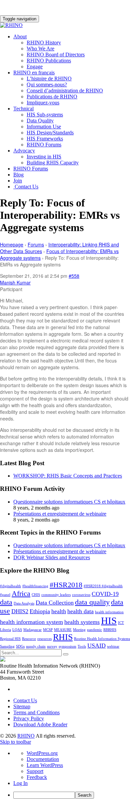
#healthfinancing (35, 586)
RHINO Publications (49, 60)
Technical (23, 108)
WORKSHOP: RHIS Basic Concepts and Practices (67, 476)
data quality (92, 602)
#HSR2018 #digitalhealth (103, 586)
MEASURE (63, 630)
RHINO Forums (44, 144)
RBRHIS (109, 630)
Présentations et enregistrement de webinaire (59, 514)
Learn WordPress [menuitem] (45, 765)
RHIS (63, 637)
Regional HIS (10, 639)
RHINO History (44, 42)
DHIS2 (19, 611)
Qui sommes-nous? (47, 84)
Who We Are (40, 48)
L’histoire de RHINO (49, 78)
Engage (35, 66)
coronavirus (81, 595)
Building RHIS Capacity (53, 162)
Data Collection (55, 602)
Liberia (5, 630)
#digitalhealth (10, 586)
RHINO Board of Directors (56, 54)
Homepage (11, 244)
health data (80, 611)
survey (52, 646)
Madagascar (32, 630)
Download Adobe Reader (40, 724)
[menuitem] (71, 795)
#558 (74, 275)
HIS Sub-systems (45, 114)
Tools (82, 646)
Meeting (79, 630)
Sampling (7, 646)
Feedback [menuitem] (37, 777)
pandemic (94, 630)
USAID (96, 645)
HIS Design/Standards (50, 132)
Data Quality (40, 120)
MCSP (48, 630)
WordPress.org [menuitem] (42, 753)
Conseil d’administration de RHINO (65, 90)
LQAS (17, 630)
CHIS (36, 595)
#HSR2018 (66, 585)
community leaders (56, 595)
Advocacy (24, 150)
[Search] (65, 654)
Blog (18, 174)
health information (109, 612)
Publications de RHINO (52, 96)
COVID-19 (105, 594)
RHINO (26, 736)
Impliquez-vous (43, 102)
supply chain (36, 646)
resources (44, 639)
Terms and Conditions (36, 712)
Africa (21, 593)
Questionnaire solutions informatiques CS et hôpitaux (69, 502)
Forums (36, 244)
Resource (29, 639)
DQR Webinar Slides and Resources (51, 557)
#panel (5, 595)
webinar (113, 646)
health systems (82, 622)
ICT (121, 623)
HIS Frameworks (45, 138)
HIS (109, 620)
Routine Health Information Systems (102, 639)
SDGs (20, 646)
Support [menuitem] (35, 771)
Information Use (44, 126)
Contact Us (25, 186)
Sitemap (21, 706)
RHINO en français (34, 72)
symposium (67, 646)
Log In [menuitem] (20, 783)
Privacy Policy (28, 718)
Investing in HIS (44, 156)
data (6, 602)
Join (17, 180)
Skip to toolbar (15, 742)
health (58, 611)
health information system (31, 622)
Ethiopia (40, 611)
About (20, 36)
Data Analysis (24, 603)
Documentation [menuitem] (43, 759)
